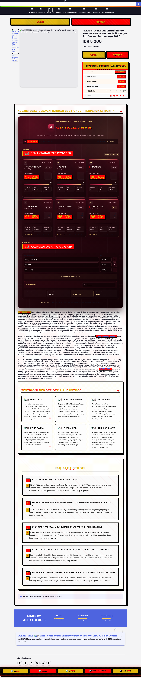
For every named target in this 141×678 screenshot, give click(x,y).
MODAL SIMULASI (31, 284)
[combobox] (68, 4)
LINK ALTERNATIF (99, 671)
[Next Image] (76, 58)
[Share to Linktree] (31, 663)
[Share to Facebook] (25, 663)
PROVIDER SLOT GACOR (106, 336)
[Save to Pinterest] (37, 663)
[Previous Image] (21, 58)
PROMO (17, 671)
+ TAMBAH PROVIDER (70, 276)
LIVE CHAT (126, 671)
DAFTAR (100, 22)
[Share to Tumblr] (48, 663)
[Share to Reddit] (42, 663)
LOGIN (40, 22)
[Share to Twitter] (19, 663)
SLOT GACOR (105, 369)
